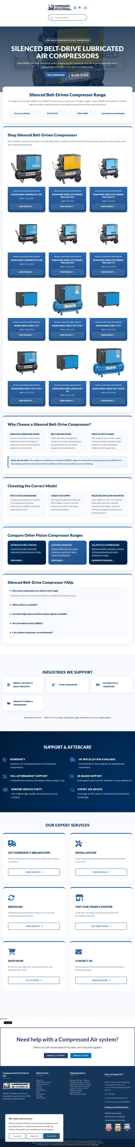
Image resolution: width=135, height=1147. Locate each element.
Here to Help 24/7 (114, 1074)
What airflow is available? (24, 604)
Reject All (34, 1136)
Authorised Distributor (117, 1107)
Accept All (51, 1136)
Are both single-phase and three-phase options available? (39, 614)
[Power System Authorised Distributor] (127, 1127)
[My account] (75, 7)
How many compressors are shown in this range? (35, 590)
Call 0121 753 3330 (79, 75)
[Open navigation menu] (85, 7)
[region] (34, 1128)
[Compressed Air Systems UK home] (59, 7)
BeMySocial (95, 1145)
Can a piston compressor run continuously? (32, 632)
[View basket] (79, 7)
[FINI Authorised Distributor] (109, 1127)
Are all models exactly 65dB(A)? (27, 623)
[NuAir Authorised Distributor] (118, 1127)
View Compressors (55, 75)
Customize (17, 1136)
